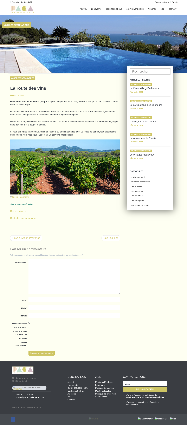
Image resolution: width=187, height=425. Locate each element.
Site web (23, 316)
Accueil (83, 9)
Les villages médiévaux (142, 154)
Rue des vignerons (19, 211)
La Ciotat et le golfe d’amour (144, 88)
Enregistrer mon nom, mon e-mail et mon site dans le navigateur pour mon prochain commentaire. (19, 335)
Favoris (175, 2)
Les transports (137, 200)
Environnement (138, 177)
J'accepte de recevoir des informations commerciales (142, 403)
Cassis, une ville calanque (143, 121)
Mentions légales (103, 391)
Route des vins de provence (23, 218)
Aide (162, 9)
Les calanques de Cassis (143, 138)
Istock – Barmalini (20, 197)
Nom (24, 300)
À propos (152, 9)
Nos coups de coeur (140, 205)
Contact (172, 9)
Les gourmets (137, 191)
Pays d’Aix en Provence (26, 238)
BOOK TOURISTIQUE (77, 388)
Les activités (136, 186)
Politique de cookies (104, 388)
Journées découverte (140, 181)
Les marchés (137, 195)
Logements (96, 9)
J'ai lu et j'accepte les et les (145, 396)
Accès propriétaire (162, 2)
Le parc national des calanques (146, 105)
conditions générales (154, 397)
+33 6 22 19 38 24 (25, 394)
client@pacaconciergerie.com (30, 397)
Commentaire (21, 262)
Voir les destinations (16, 25)
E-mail (24, 308)
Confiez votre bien (135, 9)
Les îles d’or (111, 238)
